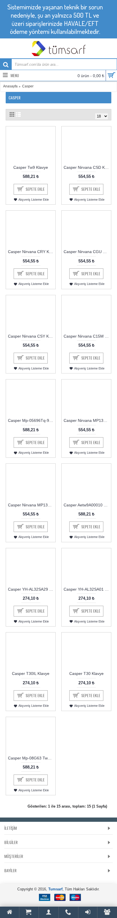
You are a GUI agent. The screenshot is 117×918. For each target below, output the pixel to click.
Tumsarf (55, 889)
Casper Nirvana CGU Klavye (87, 251)
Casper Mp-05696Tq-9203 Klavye (31, 420)
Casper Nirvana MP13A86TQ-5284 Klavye (87, 420)
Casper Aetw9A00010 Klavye (87, 505)
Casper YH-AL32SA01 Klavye (87, 589)
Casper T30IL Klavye (30, 673)
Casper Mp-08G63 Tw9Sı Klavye (31, 758)
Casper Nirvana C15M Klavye (87, 336)
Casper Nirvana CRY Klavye (31, 251)
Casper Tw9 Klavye (30, 167)
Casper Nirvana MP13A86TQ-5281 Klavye (31, 505)
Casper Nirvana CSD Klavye (87, 167)
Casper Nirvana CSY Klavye (31, 336)
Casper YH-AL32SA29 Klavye (31, 589)
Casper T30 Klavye (86, 673)
